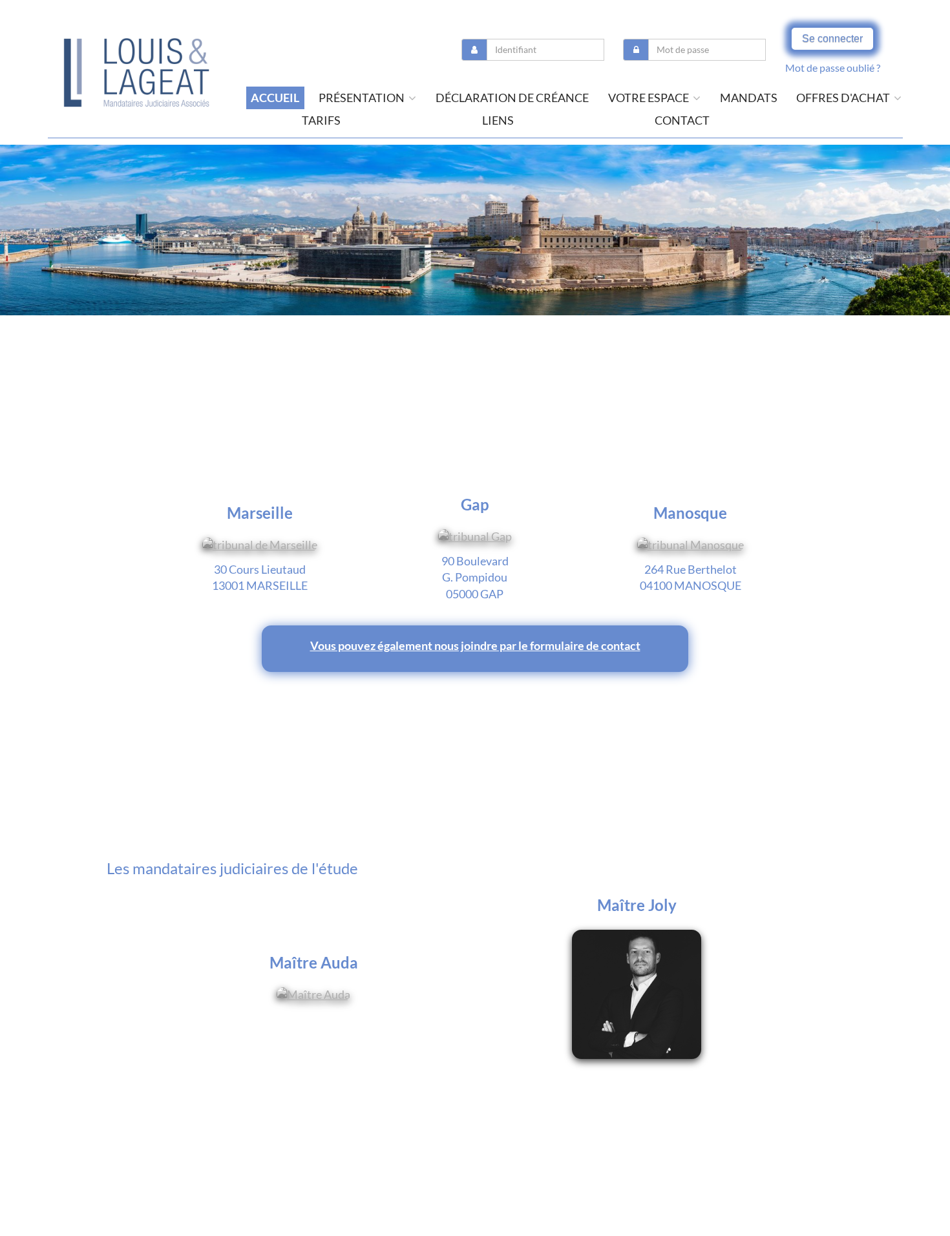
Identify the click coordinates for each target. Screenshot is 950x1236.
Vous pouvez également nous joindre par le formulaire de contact (475, 645)
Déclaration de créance (512, 97)
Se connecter (832, 38)
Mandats (748, 97)
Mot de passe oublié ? (832, 67)
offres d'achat (844, 97)
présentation (362, 97)
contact (682, 120)
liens (498, 120)
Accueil (275, 97)
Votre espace (649, 97)
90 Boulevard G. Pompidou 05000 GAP (475, 577)
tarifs (321, 120)
